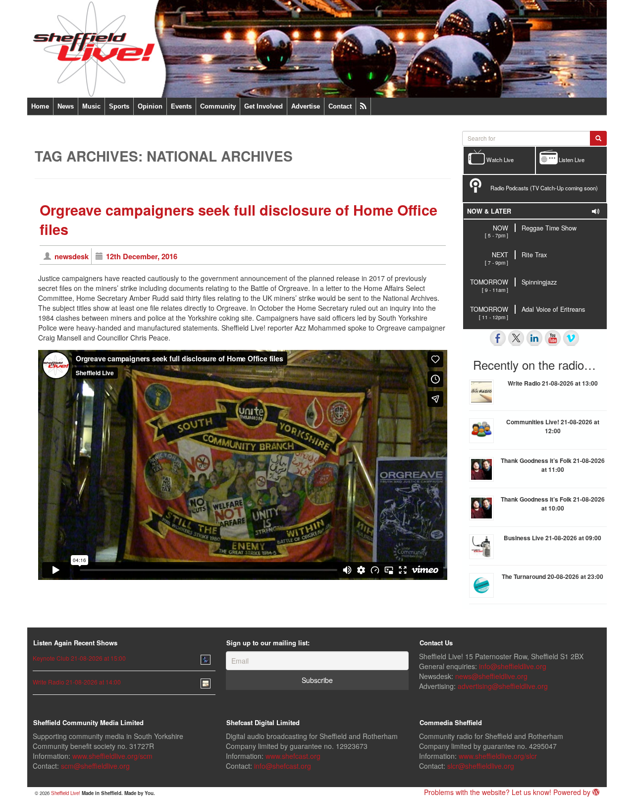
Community (218, 106)
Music (91, 106)
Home (40, 106)
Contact (340, 106)
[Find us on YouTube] (553, 338)
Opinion (150, 106)
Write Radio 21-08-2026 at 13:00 (553, 383)
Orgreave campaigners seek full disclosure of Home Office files (238, 220)
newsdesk (71, 256)
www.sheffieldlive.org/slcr (498, 756)
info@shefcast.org (282, 766)
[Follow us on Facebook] (498, 338)
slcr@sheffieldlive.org (480, 766)
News (65, 106)
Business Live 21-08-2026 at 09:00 (552, 537)
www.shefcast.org (292, 756)
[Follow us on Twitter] (516, 338)
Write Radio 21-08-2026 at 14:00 (77, 682)
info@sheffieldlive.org (512, 666)
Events (181, 106)
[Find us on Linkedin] (534, 338)
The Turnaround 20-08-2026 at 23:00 (552, 576)
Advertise (305, 106)
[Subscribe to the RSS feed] (363, 106)
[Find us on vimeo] (571, 338)
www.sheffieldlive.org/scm (112, 756)
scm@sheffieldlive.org (95, 766)
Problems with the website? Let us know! (487, 792)
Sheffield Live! (65, 793)
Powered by (572, 792)
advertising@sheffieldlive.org (503, 686)
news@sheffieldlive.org (491, 676)
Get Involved (263, 106)
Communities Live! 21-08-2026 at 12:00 (552, 426)
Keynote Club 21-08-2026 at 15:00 (79, 658)
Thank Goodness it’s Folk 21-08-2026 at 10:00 (553, 503)
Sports (119, 106)
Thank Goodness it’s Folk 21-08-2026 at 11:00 (553, 465)
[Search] (598, 138)
